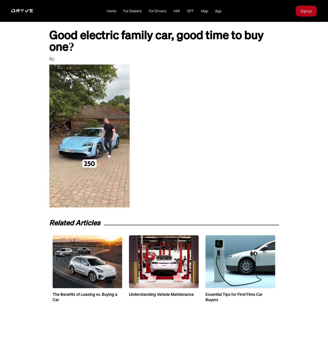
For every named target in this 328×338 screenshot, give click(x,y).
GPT (190, 11)
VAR (176, 11)
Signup (306, 10)
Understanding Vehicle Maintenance (161, 294)
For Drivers (157, 11)
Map (204, 11)
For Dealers (132, 11)
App (218, 11)
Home (111, 11)
